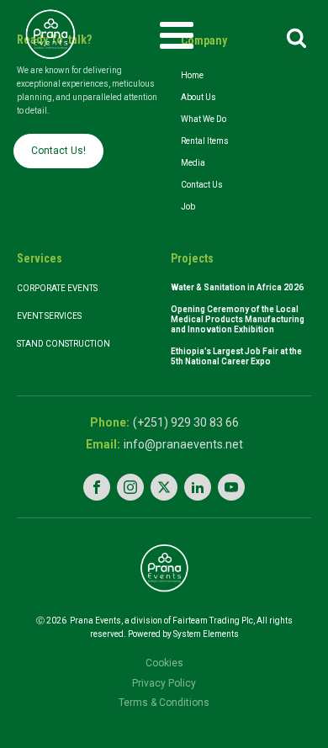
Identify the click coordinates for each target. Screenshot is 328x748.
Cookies (164, 663)
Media (193, 162)
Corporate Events (57, 288)
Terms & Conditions (164, 702)
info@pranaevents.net (183, 444)
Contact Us (202, 184)
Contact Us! (58, 150)
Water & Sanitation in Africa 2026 (237, 287)
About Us (198, 97)
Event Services (50, 316)
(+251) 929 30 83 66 (186, 422)
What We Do (203, 119)
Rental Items (205, 141)
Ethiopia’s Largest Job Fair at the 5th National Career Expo (236, 356)
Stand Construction (63, 343)
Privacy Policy (164, 683)
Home (192, 75)
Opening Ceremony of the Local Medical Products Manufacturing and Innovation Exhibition (237, 319)
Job (188, 206)
